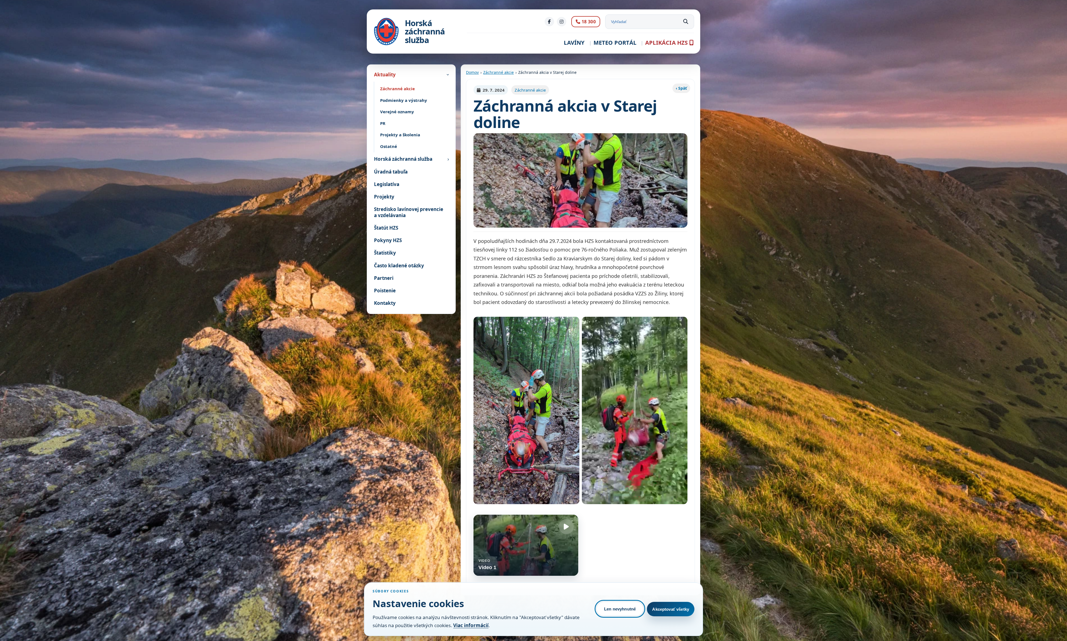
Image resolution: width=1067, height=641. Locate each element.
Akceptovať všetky (670, 609)
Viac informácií (470, 625)
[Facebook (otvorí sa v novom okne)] (549, 21)
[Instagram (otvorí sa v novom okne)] (561, 21)
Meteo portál (615, 42)
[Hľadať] (685, 21)
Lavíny (574, 42)
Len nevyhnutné (620, 609)
